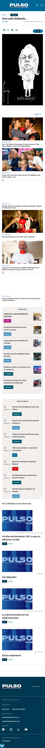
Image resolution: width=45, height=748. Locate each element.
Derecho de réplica (19, 709)
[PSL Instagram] (11, 730)
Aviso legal (6, 741)
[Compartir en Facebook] (4, 30)
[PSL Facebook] (3, 730)
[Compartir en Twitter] (8, 30)
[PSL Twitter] (18, 730)
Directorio (5, 709)
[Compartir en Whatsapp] (12, 30)
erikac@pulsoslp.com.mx (10, 717)
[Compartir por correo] (16, 30)
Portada (4, 15)
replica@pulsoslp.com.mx (11, 721)
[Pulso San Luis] (19, 5)
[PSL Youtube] (26, 730)
